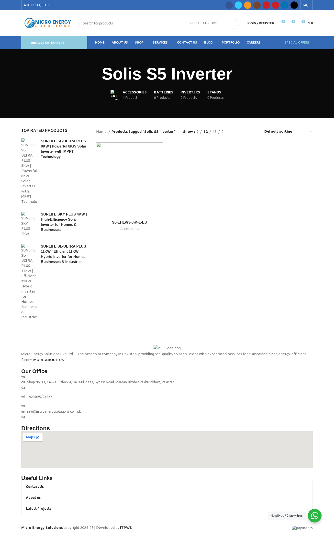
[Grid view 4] (253, 131)
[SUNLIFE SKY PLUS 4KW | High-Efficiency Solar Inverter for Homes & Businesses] (29, 224)
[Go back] (95, 74)
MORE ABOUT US (48, 360)
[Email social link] (247, 5)
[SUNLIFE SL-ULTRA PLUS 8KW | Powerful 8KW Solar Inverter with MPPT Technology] (29, 171)
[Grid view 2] (237, 131)
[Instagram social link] (257, 5)
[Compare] (160, 150)
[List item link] (167, 396)
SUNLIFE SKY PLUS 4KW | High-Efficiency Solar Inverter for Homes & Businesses (64, 222)
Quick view (160, 161)
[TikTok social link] (294, 5)
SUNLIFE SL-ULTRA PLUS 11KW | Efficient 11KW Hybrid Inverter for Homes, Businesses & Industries (63, 254)
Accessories (129, 229)
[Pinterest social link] (275, 5)
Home (101, 131)
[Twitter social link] (238, 5)
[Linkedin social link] (285, 5)
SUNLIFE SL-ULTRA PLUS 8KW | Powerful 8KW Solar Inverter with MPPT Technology (63, 149)
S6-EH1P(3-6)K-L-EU (129, 222)
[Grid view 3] (245, 131)
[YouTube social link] (266, 5)
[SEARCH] (232, 23)
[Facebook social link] (229, 5)
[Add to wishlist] (160, 172)
